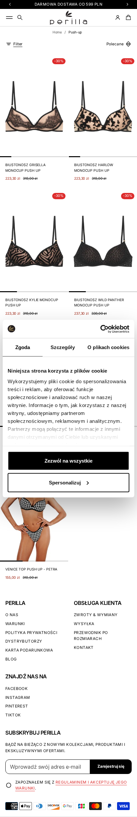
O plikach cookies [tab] (108, 347)
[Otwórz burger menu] (9, 18)
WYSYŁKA (84, 623)
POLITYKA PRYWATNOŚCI (31, 632)
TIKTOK (13, 715)
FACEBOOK (16, 688)
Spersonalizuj (65, 482)
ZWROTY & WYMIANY (96, 615)
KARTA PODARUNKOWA (29, 650)
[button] (20, 17)
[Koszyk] (127, 17)
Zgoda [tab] (22, 347)
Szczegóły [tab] (63, 347)
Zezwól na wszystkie (68, 461)
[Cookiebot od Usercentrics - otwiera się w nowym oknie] (100, 329)
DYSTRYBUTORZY (23, 641)
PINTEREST (16, 706)
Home (57, 32)
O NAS (11, 615)
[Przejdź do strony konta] (117, 17)
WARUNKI (15, 623)
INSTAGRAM (17, 697)
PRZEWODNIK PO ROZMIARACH (91, 635)
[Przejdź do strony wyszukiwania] (20, 17)
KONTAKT (84, 647)
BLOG (11, 659)
